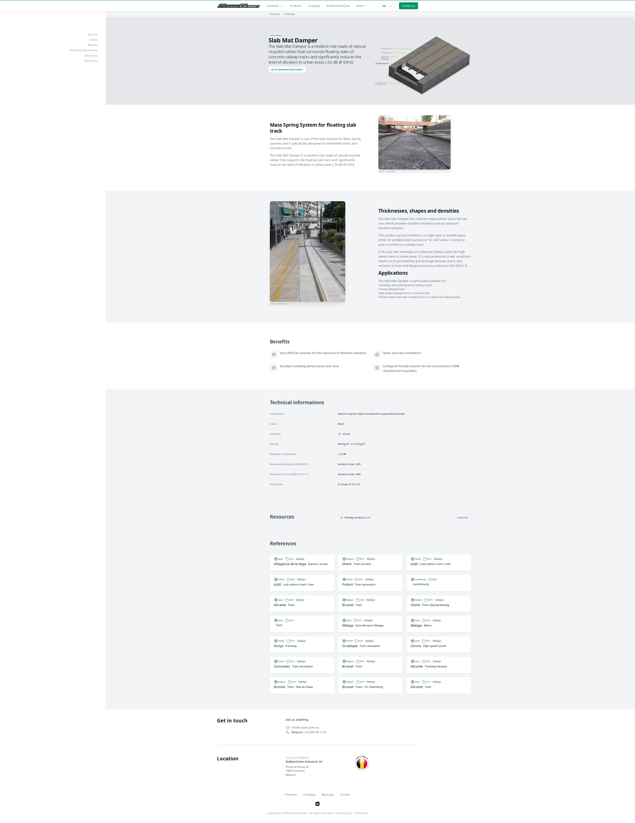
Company (314, 6)
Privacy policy (343, 813)
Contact (345, 794)
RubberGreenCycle (338, 6)
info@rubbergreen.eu (305, 727)
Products (295, 6)
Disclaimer (361, 813)
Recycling (328, 794)
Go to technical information (287, 69)
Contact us (408, 6)
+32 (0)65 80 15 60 (315, 732)
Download (462, 517)
